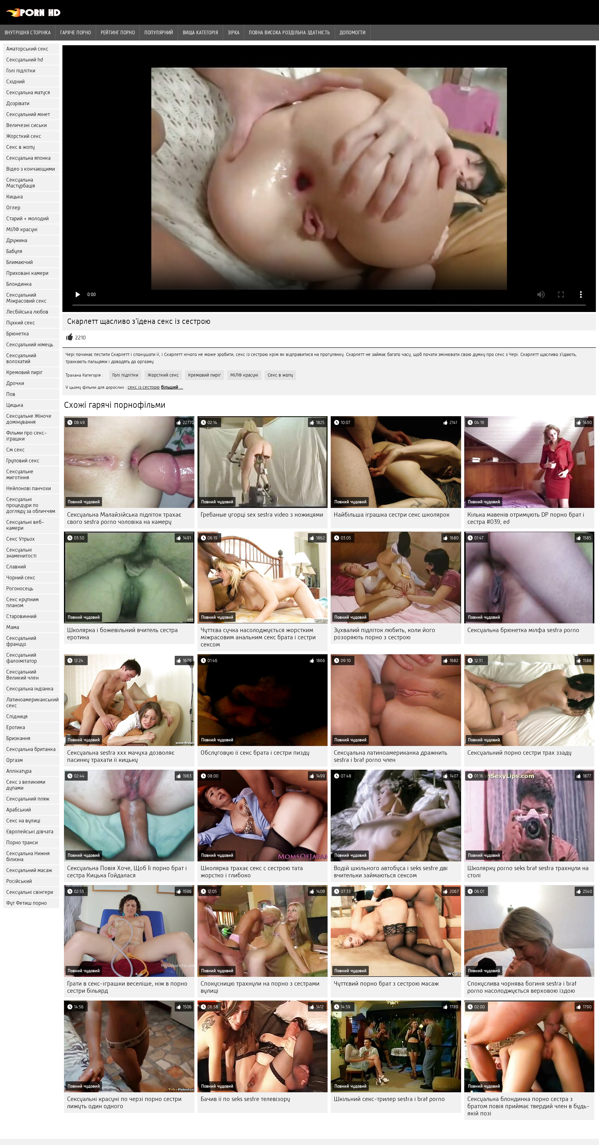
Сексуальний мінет (28, 114)
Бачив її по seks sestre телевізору (245, 1099)
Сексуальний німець (29, 345)
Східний (15, 82)
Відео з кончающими (30, 169)
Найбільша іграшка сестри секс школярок (392, 514)
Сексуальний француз (21, 641)
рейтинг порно (118, 32)
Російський (19, 881)
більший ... (172, 387)
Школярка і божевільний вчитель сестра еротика (122, 633)
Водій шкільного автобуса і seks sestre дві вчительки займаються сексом (391, 872)
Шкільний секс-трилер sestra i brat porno (389, 1099)
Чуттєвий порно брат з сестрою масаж (386, 983)
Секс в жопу (20, 147)
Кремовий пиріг (24, 372)
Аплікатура (19, 771)
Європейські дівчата (29, 832)
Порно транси (22, 842)
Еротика (15, 727)
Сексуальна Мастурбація (20, 183)
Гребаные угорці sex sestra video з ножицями (262, 514)
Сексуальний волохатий (21, 358)
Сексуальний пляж (27, 799)
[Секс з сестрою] (33, 15)
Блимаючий (19, 262)
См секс (15, 450)
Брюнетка (17, 334)
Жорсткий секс (23, 136)
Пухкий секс (20, 323)
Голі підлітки (20, 71)
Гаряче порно (75, 32)
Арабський (18, 810)
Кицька (14, 197)
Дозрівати (17, 103)
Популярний (158, 32)
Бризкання (18, 738)
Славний (16, 567)
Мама (12, 627)
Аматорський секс (27, 49)
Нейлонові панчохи (28, 488)
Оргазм (14, 760)
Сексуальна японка (28, 158)
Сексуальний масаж (29, 870)
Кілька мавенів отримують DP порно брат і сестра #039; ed (525, 518)
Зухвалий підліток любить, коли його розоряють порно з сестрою (384, 633)
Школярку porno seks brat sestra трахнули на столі (528, 872)
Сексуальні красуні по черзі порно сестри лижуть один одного (124, 1102)
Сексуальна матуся (28, 92)
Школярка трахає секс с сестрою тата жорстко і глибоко (252, 872)
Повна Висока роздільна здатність (289, 32)
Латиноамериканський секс (32, 703)
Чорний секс (20, 578)
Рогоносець (19, 589)
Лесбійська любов (27, 312)
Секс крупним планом (22, 602)
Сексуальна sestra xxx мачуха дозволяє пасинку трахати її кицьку (120, 756)
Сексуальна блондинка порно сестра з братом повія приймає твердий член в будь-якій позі (528, 1106)
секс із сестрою (144, 387)
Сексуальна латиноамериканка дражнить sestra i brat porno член (390, 756)
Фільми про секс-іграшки (26, 436)
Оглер (13, 208)
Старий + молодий (27, 219)
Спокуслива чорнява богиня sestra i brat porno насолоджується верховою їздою (522, 987)
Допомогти (353, 32)
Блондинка (19, 284)
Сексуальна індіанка (29, 689)
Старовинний (21, 616)
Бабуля (14, 251)
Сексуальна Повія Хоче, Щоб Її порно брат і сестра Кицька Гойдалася (127, 872)
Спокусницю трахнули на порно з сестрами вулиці (260, 987)
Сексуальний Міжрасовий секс (26, 298)
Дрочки (15, 383)
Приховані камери (27, 273)
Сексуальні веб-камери (25, 525)
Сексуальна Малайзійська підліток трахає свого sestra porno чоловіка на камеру (124, 518)
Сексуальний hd (24, 60)
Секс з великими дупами (25, 785)
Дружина (16, 240)
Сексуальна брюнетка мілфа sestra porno (523, 630)
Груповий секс (22, 461)
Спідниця (16, 716)
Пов (10, 394)
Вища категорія (200, 32)
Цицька (14, 405)
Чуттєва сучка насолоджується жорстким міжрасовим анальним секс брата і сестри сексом (258, 637)
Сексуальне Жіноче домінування (28, 419)
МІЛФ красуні (21, 229)
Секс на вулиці (23, 821)
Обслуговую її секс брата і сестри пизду (255, 752)
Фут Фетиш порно (26, 903)
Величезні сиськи (26, 125)
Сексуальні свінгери (29, 892)
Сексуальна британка (31, 749)
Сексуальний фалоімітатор (21, 658)
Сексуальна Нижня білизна (28, 856)
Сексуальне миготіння (19, 474)
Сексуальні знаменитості (21, 553)
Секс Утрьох (20, 539)
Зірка (233, 32)
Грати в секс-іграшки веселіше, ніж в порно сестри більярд (127, 987)
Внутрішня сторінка (28, 32)
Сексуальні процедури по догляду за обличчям (30, 505)
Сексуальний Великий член (22, 675)
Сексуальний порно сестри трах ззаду (519, 752)
